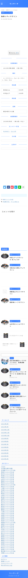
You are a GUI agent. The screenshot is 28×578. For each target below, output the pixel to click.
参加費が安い (6, 201)
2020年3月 (5, 456)
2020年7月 (5, 444)
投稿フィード (5, 561)
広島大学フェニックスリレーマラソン (18, 386)
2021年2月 (5, 424)
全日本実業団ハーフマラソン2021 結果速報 (18, 361)
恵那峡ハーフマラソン (17, 302)
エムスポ (13, 131)
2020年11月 (5, 433)
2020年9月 (5, 438)
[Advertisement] (14, 35)
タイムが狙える (15, 201)
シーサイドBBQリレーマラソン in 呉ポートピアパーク (18, 409)
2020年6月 (5, 447)
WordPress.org (6, 565)
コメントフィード (7, 563)
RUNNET (6, 131)
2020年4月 (5, 453)
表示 (17, 53)
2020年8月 (5, 441)
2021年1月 (5, 427)
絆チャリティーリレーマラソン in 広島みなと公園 (18, 374)
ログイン (4, 559)
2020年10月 (5, 435)
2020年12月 (5, 430)
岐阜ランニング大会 (8, 199)
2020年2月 (5, 459)
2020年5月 (5, 450)
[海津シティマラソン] (15, 187)
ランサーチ (14, 4)
